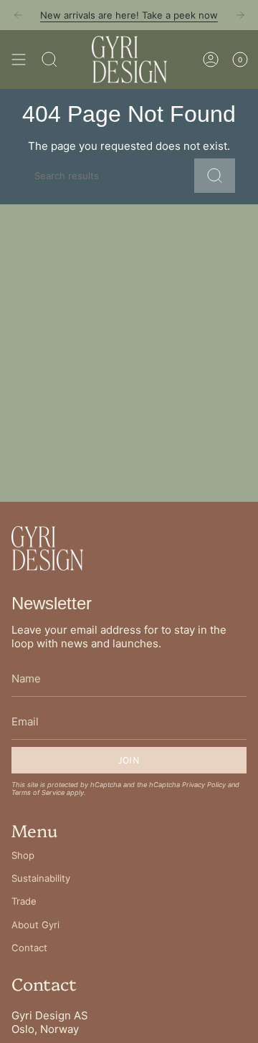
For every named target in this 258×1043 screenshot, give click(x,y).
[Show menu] (18, 59)
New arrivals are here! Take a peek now (129, 15)
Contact (29, 947)
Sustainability (40, 878)
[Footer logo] (47, 548)
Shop (22, 855)
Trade (24, 901)
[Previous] (17, 15)
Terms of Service (37, 792)
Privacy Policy (204, 785)
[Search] (49, 59)
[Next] (240, 15)
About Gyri (35, 924)
